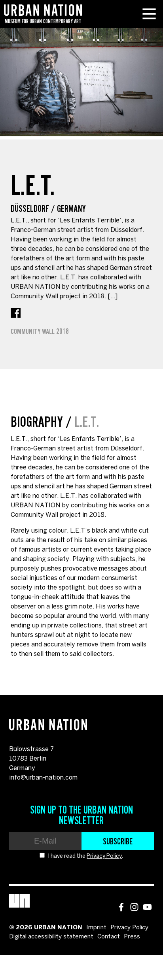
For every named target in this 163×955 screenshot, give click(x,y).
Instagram (134, 907)
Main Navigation (149, 14)
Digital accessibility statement (51, 937)
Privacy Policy (104, 856)
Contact (108, 937)
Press (132, 937)
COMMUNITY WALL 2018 (40, 331)
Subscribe (118, 841)
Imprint (96, 928)
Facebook (16, 313)
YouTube (147, 907)
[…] (113, 296)
